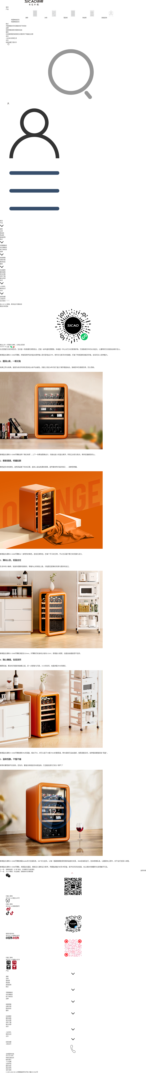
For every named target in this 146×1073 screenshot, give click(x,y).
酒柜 (1, 229)
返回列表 (143, 870)
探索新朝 (8, 30)
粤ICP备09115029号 (32, 1072)
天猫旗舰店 (9, 26)
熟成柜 (2, 235)
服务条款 (8, 1066)
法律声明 (8, 1064)
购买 (7, 24)
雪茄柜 (2, 233)
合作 (7, 40)
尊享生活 (14, 38)
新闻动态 (19, 30)
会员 (7, 36)
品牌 (7, 28)
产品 (7, 9)
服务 (7, 32)
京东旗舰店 (16, 26)
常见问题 (19, 34)
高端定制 (2, 237)
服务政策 (14, 34)
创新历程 (14, 30)
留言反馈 (30, 34)
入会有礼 (8, 38)
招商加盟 (8, 42)
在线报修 (8, 34)
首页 (7, 7)
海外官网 (8, 1070)
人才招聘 (8, 1062)
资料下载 (25, 34)
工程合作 (14, 42)
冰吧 (1, 231)
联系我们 (8, 1060)
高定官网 (8, 1068)
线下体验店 (23, 26)
